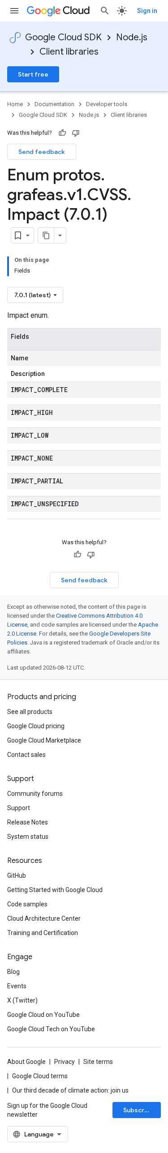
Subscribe (138, 1110)
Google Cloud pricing (36, 726)
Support (18, 807)
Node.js (131, 37)
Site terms (98, 1061)
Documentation (54, 104)
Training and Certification (42, 932)
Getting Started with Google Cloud (55, 889)
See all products (29, 711)
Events (16, 986)
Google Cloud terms (40, 1076)
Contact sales (26, 754)
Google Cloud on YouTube (43, 1014)
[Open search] (104, 10)
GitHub (16, 875)
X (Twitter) (22, 1000)
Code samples (27, 904)
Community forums (35, 793)
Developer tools (106, 104)
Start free (33, 74)
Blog (13, 971)
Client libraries (69, 51)
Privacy (64, 1061)
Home (15, 104)
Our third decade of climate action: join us (70, 1090)
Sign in (147, 10)
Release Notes (27, 822)
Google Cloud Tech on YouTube (51, 1029)
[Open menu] (14, 10)
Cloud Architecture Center (44, 918)
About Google (26, 1061)
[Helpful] (62, 133)
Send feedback (41, 152)
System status (27, 836)
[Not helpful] (75, 133)
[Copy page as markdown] (46, 235)
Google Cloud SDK (63, 37)
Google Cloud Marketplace (44, 740)
